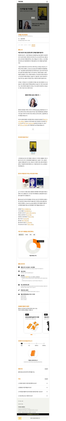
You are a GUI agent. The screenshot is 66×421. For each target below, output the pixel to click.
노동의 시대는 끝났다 (30, 212)
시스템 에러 (28, 222)
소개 (19, 44)
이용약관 (19, 412)
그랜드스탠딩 (30, 224)
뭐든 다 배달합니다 (26, 209)
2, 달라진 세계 (31, 123)
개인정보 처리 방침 (25, 412)
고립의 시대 (33, 152)
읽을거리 (25, 44)
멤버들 (29, 44)
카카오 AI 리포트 (23, 125)
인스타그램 (34, 412)
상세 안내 (33, 44)
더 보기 (46, 368)
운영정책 (29, 412)
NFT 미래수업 (25, 220)
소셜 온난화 (25, 218)
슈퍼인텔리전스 (27, 211)
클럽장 (22, 44)
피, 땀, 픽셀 (28, 214)
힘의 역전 (26, 123)
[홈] (20, 1)
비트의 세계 (30, 216)
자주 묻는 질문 (20, 401)
